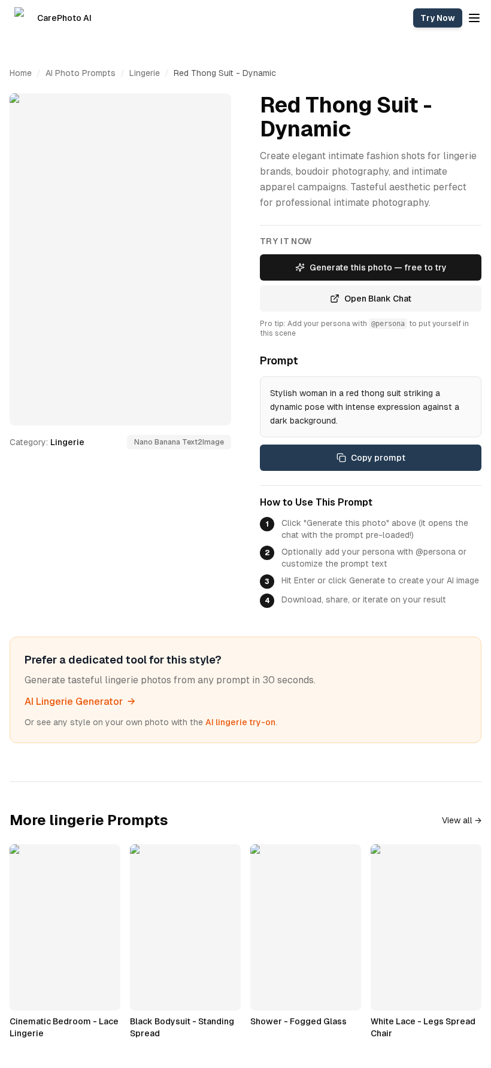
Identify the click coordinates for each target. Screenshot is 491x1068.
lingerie (144, 73)
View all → (461, 820)
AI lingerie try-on (240, 722)
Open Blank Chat (377, 298)
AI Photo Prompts (81, 73)
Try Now (437, 18)
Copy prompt (378, 458)
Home (21, 73)
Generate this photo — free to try (378, 267)
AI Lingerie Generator (80, 701)
